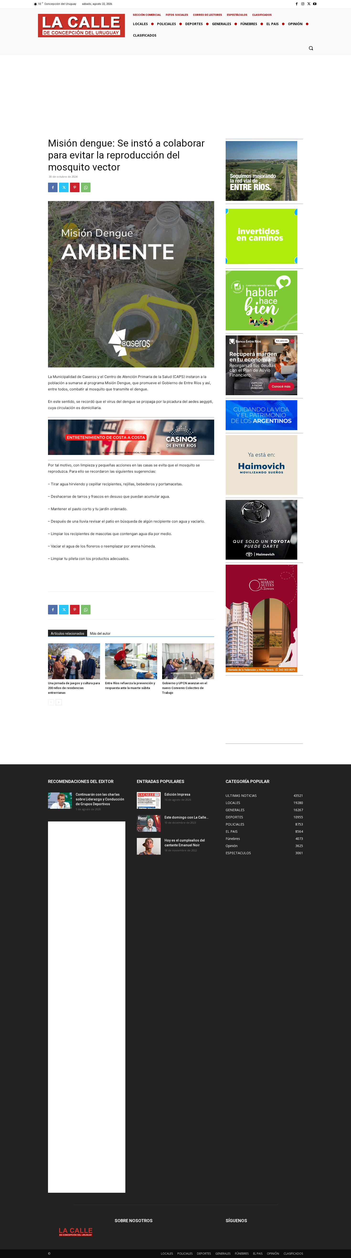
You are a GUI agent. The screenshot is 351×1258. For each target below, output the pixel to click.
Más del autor (100, 633)
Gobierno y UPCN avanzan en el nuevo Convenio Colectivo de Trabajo (184, 688)
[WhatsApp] (85, 187)
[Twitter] (309, 4)
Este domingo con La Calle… (186, 817)
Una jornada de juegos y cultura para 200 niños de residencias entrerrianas (74, 688)
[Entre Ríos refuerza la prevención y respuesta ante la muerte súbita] (131, 661)
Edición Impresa (177, 794)
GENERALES (222, 1254)
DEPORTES (204, 1254)
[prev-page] (51, 702)
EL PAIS (257, 1254)
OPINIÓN (273, 1254)
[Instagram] (303, 4)
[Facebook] (297, 4)
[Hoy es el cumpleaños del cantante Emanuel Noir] (149, 846)
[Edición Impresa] (149, 800)
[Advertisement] (175, 90)
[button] (311, 48)
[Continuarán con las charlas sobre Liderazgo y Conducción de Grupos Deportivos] (60, 800)
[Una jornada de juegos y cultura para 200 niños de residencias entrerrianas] (74, 661)
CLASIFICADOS (293, 1254)
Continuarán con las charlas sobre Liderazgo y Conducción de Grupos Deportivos (100, 799)
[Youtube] (315, 4)
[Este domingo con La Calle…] (149, 823)
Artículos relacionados (67, 633)
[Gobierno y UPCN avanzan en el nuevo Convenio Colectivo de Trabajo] (188, 661)
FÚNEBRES (242, 1254)
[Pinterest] (75, 187)
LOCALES (167, 1254)
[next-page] (59, 702)
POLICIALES (184, 1254)
